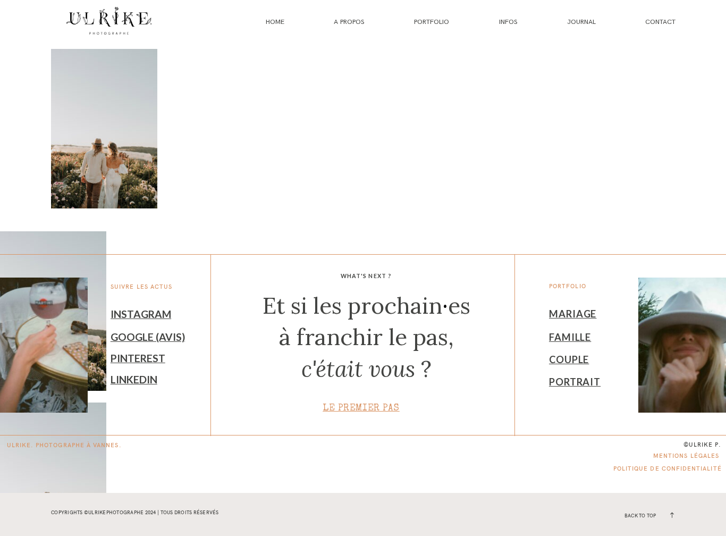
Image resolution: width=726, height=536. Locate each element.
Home (275, 22)
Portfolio (431, 22)
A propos (349, 22)
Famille (570, 337)
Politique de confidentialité (667, 468)
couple (569, 359)
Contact (660, 22)
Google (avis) (148, 337)
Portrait (575, 382)
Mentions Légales (686, 455)
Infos (508, 22)
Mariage (572, 314)
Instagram (141, 314)
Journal (581, 22)
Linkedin (134, 379)
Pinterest (138, 358)
